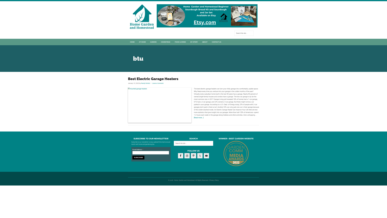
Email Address (137, 150)
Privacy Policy (214, 180)
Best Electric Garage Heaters (153, 79)
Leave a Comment (158, 83)
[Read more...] (199, 118)
